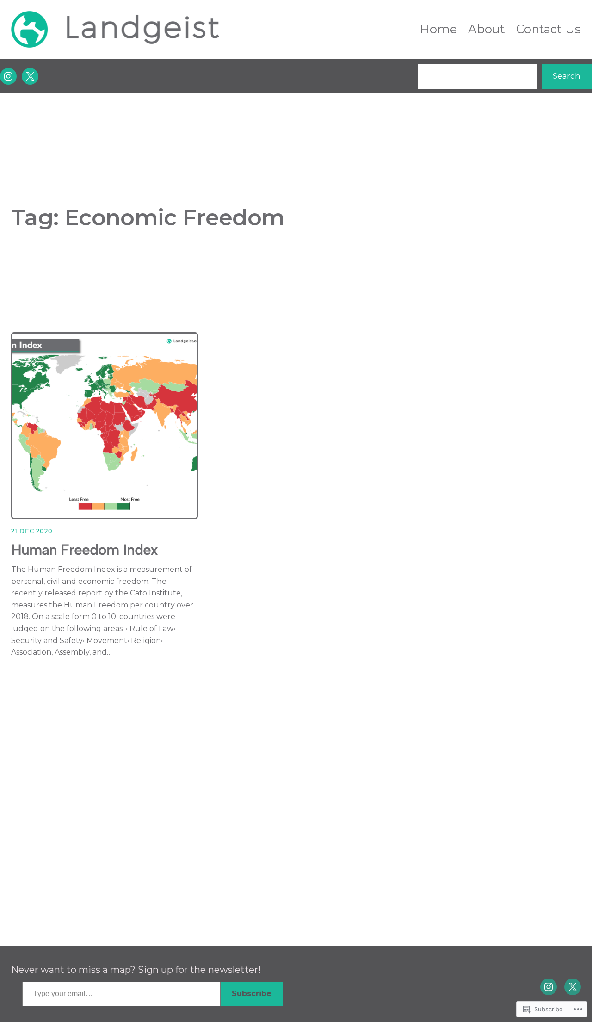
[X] (30, 76)
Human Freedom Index (84, 549)
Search (566, 76)
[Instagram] (8, 76)
